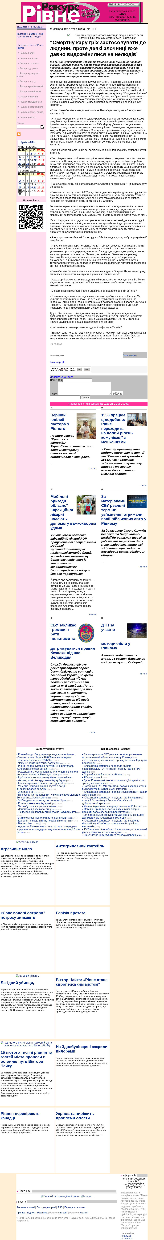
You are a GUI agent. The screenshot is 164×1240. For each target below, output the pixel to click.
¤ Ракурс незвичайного (30, 106)
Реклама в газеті (25, 1207)
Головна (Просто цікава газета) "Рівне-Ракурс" (30, 35)
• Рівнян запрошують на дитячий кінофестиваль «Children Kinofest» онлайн (45, 767)
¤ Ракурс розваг (26, 117)
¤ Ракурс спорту (27, 81)
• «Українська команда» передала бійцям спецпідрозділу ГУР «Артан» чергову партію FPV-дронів (111, 769)
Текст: (53, 394)
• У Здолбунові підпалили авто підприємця (41, 817)
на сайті (63, 1212)
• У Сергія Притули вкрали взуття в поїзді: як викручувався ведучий (41, 787)
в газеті (83, 1212)
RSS (59, 1207)
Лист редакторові (46, 1207)
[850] (54, 806)
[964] (62, 763)
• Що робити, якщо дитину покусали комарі (41, 820)
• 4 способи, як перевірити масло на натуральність (46, 812)
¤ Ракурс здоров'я (28, 68)
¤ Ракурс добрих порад (30, 112)
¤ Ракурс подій (26, 53)
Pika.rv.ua (126, 1235)
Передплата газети (74, 1207)
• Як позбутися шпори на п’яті (34, 806)
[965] (51, 769)
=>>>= (92, 468)
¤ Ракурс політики (27, 58)
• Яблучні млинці (92, 777)
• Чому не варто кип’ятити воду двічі (38, 763)
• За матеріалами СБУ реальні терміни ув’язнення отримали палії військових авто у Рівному (112, 756)
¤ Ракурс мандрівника (30, 101)
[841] (54, 804)
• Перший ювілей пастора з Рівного (103, 774)
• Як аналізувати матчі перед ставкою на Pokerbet (111, 806)
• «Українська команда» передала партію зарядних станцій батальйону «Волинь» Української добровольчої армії (112, 800)
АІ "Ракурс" (127, 1238)
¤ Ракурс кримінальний (30, 86)
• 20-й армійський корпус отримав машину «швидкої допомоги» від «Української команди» (113, 816)
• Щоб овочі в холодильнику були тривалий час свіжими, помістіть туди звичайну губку (44, 779)
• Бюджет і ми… (25, 823)
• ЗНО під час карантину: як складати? (39, 800)
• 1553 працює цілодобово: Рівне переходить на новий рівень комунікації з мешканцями (114, 830)
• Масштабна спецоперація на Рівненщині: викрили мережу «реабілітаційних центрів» (47, 773)
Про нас (20, 1212)
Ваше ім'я (56, 380)
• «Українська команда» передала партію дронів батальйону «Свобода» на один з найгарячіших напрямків (110, 823)
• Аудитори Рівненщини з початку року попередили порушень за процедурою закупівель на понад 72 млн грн (48, 829)
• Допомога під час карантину (33, 809)
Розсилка (42, 1212)
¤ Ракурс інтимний (28, 96)
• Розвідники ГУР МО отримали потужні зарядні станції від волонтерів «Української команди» (114, 787)
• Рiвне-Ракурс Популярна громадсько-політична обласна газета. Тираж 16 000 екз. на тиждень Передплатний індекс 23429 (45, 757)
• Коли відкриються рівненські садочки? (39, 783)
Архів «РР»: (28, 142)
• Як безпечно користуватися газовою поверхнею (111, 835)
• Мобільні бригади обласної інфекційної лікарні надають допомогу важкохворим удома (110, 810)
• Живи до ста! (24, 791)
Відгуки (31, 1212)
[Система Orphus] (70, 371)
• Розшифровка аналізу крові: (34, 803)
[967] (54, 809)
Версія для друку (130, 355)
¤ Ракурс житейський (29, 91)
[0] (51, 760)
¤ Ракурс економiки (28, 63)
